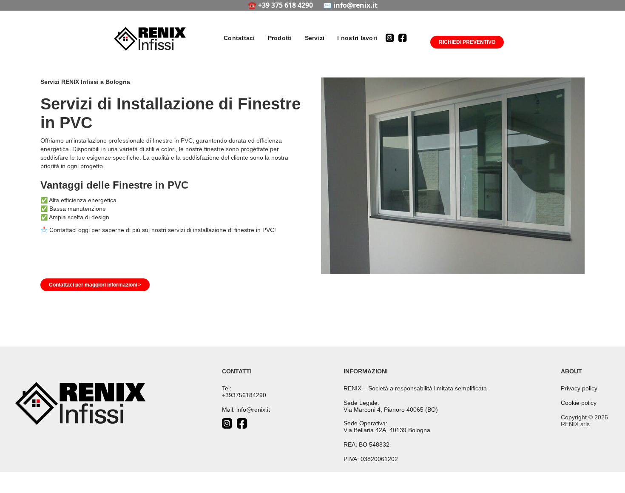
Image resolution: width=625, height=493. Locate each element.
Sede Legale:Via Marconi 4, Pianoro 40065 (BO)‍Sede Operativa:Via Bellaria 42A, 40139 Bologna (391, 416)
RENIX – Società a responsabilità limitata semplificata (415, 388)
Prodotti (280, 37)
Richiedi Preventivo (467, 42)
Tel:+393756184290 (244, 391)
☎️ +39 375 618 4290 (280, 5)
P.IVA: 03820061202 (371, 459)
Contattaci (239, 37)
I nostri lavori (357, 37)
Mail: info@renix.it (246, 409)
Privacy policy (579, 388)
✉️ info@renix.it (350, 5)
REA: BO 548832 (366, 444)
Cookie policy (579, 402)
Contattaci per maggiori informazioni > (95, 285)
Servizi (315, 37)
